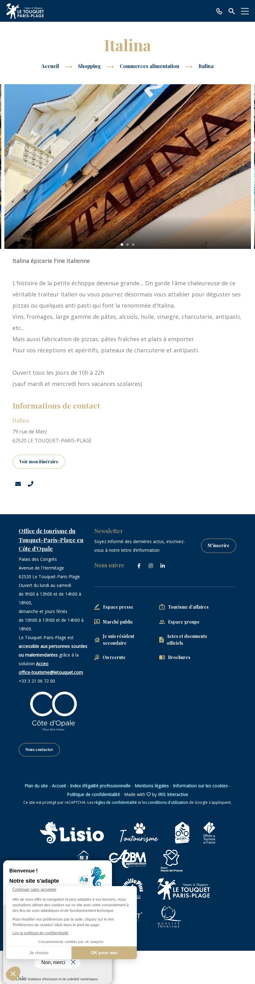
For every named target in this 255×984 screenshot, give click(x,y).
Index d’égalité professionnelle (100, 786)
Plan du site (36, 786)
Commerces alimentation (150, 66)
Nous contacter (39, 749)
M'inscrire (219, 545)
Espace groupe (184, 622)
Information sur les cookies (200, 786)
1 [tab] (122, 244)
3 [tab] (133, 244)
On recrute (114, 657)
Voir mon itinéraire (38, 462)
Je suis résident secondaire (118, 639)
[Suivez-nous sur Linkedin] (162, 565)
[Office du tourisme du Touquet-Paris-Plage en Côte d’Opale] (25, 11)
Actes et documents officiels (187, 639)
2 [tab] (127, 244)
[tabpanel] (127, 166)
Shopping (90, 66)
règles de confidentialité (115, 802)
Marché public (118, 622)
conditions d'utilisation (168, 802)
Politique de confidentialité (93, 794)
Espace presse (118, 607)
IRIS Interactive (173, 794)
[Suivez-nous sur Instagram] (150, 565)
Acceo (42, 663)
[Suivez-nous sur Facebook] (139, 565)
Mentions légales (152, 786)
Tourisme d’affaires (188, 607)
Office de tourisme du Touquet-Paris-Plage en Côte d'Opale (51, 540)
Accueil (50, 66)
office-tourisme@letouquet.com (51, 672)
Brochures (179, 657)
